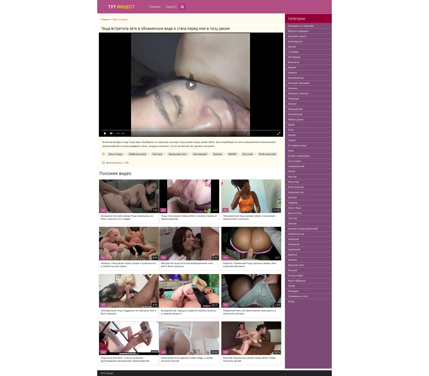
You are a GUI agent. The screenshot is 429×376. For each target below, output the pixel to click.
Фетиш (292, 135)
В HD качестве (267, 154)
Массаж (292, 176)
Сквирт (292, 140)
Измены (292, 259)
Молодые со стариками (301, 25)
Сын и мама (294, 161)
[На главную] (122, 7)
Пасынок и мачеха (298, 93)
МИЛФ (232, 154)
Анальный (293, 239)
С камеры (293, 51)
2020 (291, 129)
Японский (293, 181)
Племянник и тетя (298, 296)
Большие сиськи (297, 36)
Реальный (293, 98)
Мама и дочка (295, 119)
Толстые (157, 154)
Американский (296, 166)
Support (171, 7)
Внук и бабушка (296, 280)
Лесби (291, 285)
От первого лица (297, 145)
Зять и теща (115, 154)
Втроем (292, 67)
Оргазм (292, 46)
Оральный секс (178, 154)
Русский (248, 154)
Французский (295, 109)
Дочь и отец (294, 213)
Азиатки (292, 72)
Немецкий (293, 244)
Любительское (137, 154)
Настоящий (200, 154)
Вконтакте (293, 62)
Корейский (294, 249)
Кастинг (292, 103)
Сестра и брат (295, 275)
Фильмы (292, 88)
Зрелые (217, 154)
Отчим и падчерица (298, 155)
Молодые (293, 291)
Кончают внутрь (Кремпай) (303, 228)
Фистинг (292, 197)
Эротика (292, 254)
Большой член (296, 265)
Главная (155, 7)
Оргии (291, 124)
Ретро (291, 301)
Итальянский (295, 114)
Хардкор (292, 202)
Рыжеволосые (296, 77)
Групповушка (295, 41)
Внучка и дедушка (298, 31)
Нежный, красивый (298, 83)
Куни (290, 150)
